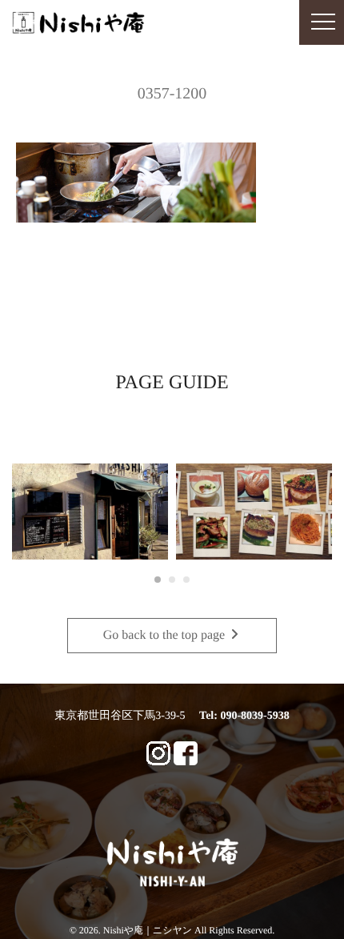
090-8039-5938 (254, 716)
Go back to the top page (165, 635)
